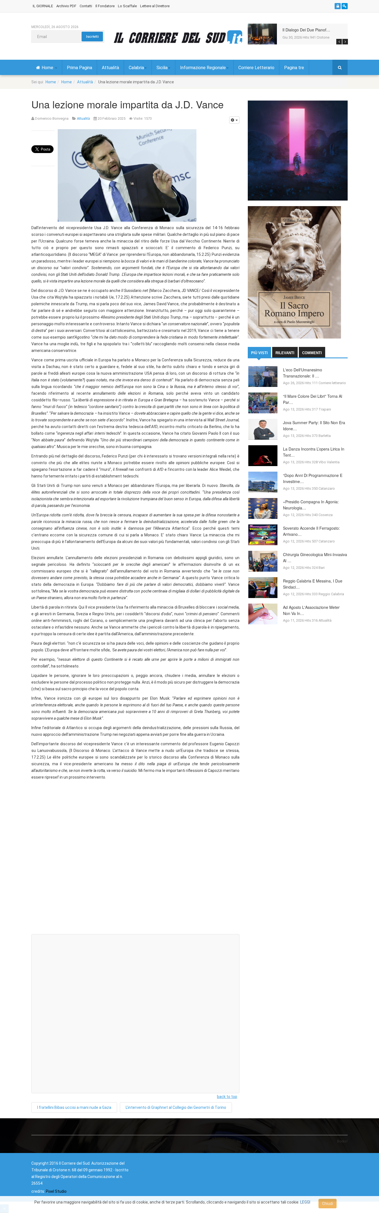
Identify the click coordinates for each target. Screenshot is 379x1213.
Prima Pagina (79, 67)
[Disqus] (135, 859)
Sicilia (162, 67)
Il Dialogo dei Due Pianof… (306, 29)
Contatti (86, 6)
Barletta (325, 436)
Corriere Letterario (256, 67)
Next (345, 41)
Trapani (325, 409)
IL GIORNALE (43, 6)
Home (48, 67)
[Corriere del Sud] (178, 37)
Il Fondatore (105, 6)
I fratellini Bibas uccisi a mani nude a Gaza (74, 1107)
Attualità (110, 67)
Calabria (136, 67)
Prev (339, 41)
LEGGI (305, 1202)
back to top (227, 1096)
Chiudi (327, 1203)
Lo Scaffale (127, 6)
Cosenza (326, 515)
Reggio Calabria (331, 594)
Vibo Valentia (329, 462)
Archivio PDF (66, 6)
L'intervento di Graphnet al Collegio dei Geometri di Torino (176, 1107)
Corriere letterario (332, 383)
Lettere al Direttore (155, 6)
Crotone (323, 37)
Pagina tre (294, 67)
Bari (322, 568)
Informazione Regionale (203, 67)
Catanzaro (327, 488)
